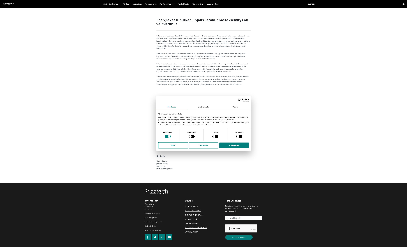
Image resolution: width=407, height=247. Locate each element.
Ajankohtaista (191, 206)
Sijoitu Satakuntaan (194, 215)
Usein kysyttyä (191, 223)
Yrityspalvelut (191, 232)
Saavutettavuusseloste (153, 230)
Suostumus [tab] (171, 107)
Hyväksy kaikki (234, 145)
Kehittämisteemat (193, 210)
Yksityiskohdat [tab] (203, 107)
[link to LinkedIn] (162, 237)
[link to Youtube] (169, 237)
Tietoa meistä (191, 219)
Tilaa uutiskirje (239, 237)
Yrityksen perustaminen (196, 227)
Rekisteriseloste (150, 226)
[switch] (192, 136)
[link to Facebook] (148, 237)
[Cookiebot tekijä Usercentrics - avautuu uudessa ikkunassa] (239, 100)
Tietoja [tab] (235, 107)
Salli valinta (203, 145)
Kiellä (173, 145)
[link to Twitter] (155, 237)
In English (311, 3)
